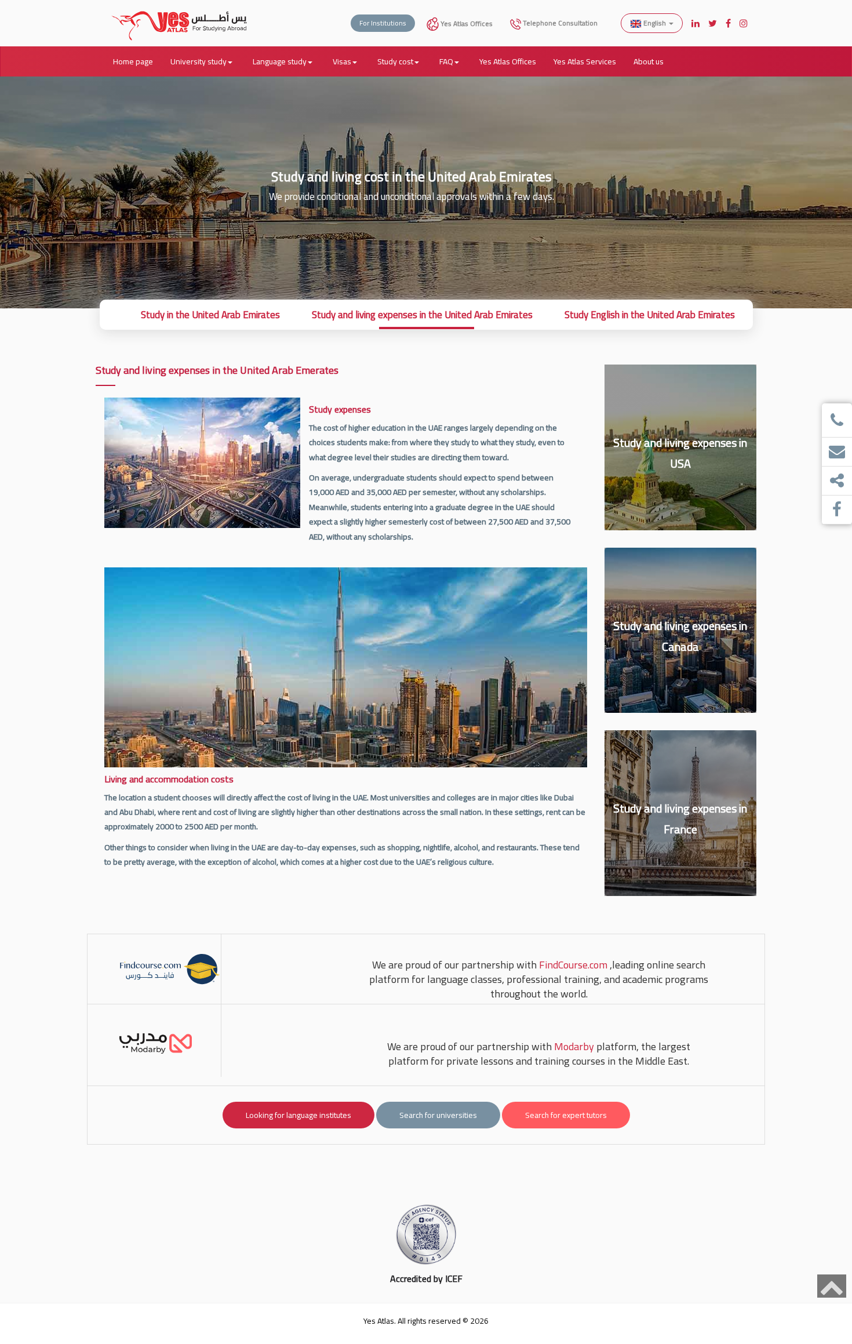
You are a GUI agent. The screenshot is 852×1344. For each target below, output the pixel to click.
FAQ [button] (446, 61)
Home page (133, 61)
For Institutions (382, 23)
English (655, 23)
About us (648, 61)
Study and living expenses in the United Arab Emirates (422, 314)
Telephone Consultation (559, 23)
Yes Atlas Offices (466, 23)
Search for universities (438, 1115)
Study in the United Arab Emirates (210, 314)
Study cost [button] (395, 61)
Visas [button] (342, 61)
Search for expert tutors (566, 1115)
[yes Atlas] (180, 14)
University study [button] (198, 61)
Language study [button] (280, 61)
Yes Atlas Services (585, 61)
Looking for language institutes (298, 1115)
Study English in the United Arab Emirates (650, 314)
